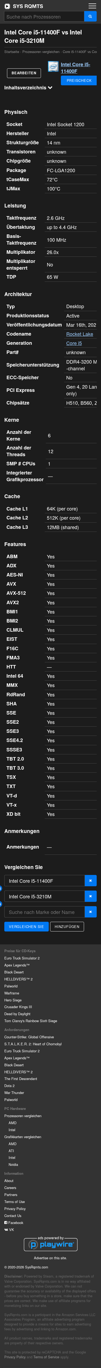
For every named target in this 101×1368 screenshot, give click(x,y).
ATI (11, 1150)
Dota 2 (9, 1085)
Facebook (15, 1222)
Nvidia (13, 1164)
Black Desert (14, 972)
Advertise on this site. (50, 1257)
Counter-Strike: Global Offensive (29, 1036)
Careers (10, 1187)
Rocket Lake (79, 333)
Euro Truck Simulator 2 (22, 958)
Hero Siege (13, 1000)
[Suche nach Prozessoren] (90, 16)
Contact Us (12, 1215)
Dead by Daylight (17, 1013)
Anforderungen (16, 1029)
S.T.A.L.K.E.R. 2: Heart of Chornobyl (33, 1043)
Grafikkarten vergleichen (22, 1136)
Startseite (23, 6)
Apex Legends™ (17, 965)
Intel (12, 1129)
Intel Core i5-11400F (75, 68)
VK (11, 1229)
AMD (12, 1122)
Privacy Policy (15, 1208)
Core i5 (74, 342)
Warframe (11, 993)
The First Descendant (20, 1078)
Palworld (11, 986)
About (8, 1180)
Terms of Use (14, 1201)
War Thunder (14, 1092)
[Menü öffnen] (92, 6)
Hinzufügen (67, 926)
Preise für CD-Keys (20, 950)
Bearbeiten (24, 73)
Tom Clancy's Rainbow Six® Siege (30, 1020)
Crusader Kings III (18, 1006)
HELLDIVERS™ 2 (18, 979)
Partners (10, 1194)
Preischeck (79, 80)
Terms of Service (46, 1356)
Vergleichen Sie (26, 926)
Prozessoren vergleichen (41, 51)
